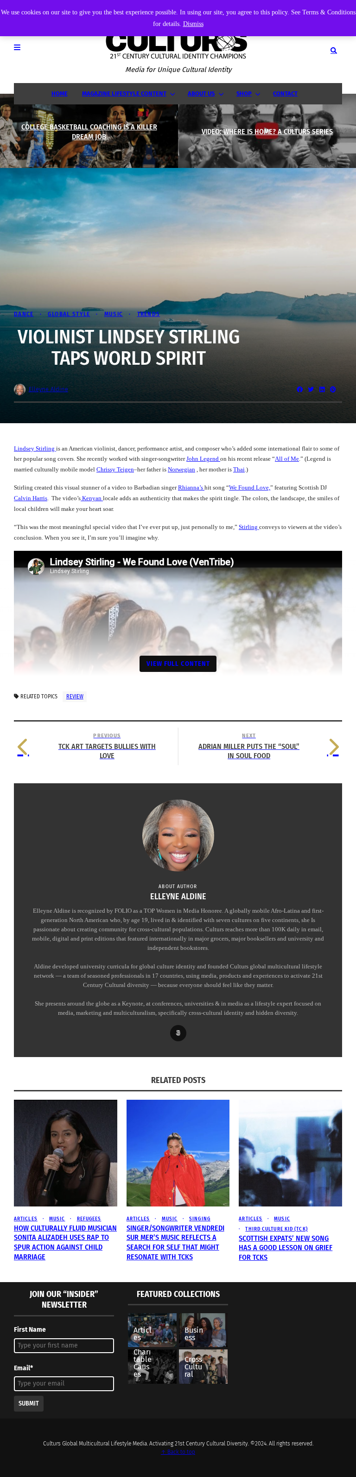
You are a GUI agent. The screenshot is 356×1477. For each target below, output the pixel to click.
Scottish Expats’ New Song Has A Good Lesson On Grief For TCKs (285, 1248)
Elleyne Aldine (48, 389)
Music (113, 314)
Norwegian (181, 469)
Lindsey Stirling (35, 448)
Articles (26, 1218)
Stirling (249, 526)
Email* (23, 1368)
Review (74, 696)
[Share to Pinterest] (332, 389)
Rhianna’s (191, 487)
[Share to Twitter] (310, 389)
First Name (30, 1330)
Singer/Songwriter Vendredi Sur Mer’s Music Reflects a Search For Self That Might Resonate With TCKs (175, 1242)
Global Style (69, 314)
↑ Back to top (178, 1452)
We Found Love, (249, 487)
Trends (148, 314)
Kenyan (92, 498)
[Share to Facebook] (299, 389)
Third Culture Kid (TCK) (276, 1229)
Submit (29, 1403)
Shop (244, 93)
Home (59, 93)
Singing (199, 1218)
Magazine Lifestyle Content (124, 93)
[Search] (333, 50)
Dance (24, 314)
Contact (285, 93)
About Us (201, 93)
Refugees (89, 1218)
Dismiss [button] (193, 23)
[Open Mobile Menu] (22, 50)
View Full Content (178, 663)
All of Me (287, 458)
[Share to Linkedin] (321, 389)
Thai (239, 469)
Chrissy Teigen (115, 469)
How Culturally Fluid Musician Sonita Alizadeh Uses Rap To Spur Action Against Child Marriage (65, 1242)
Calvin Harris (30, 498)
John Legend (203, 458)
